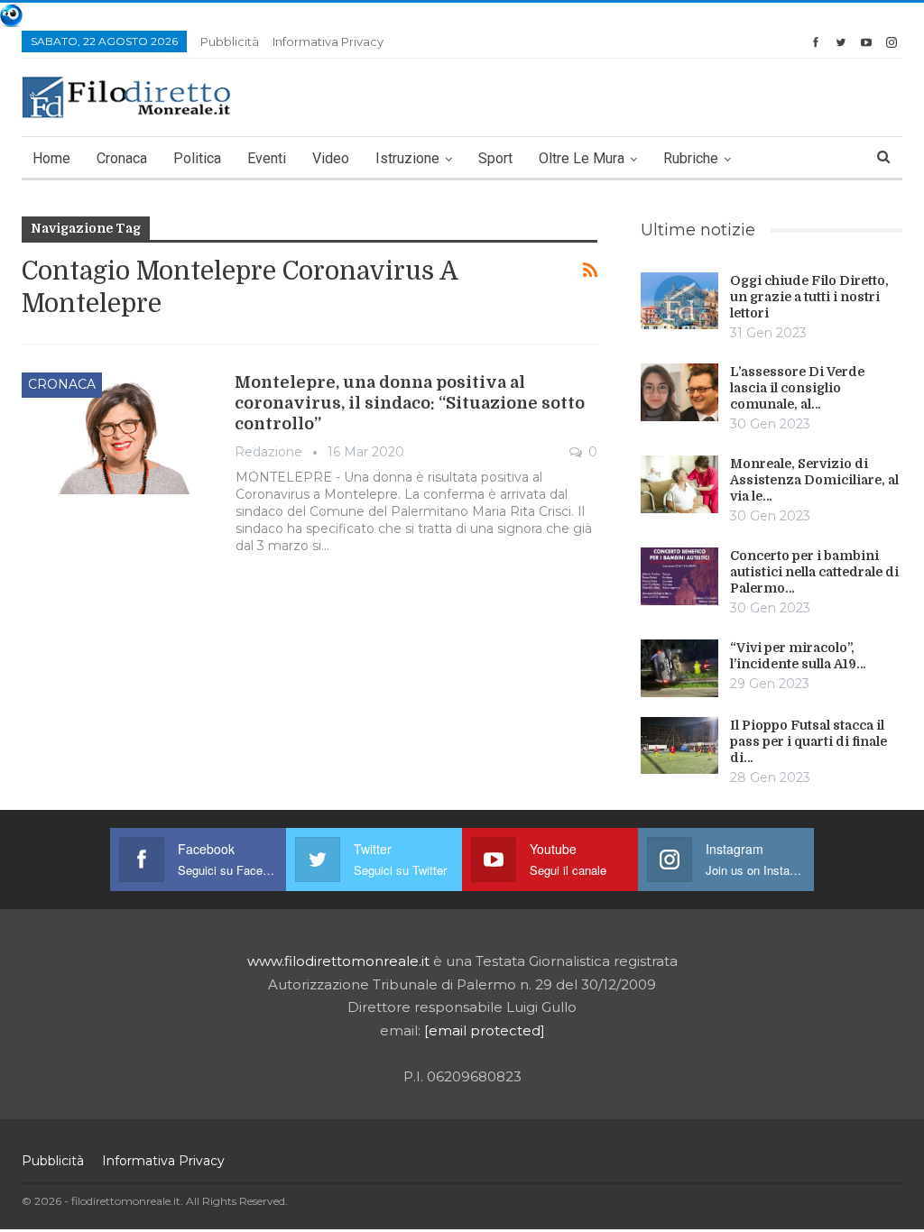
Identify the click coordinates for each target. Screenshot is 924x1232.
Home (51, 158)
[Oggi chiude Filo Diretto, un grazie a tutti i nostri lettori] (679, 301)
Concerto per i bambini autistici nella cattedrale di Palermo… (814, 571)
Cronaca (122, 158)
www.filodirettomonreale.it (338, 961)
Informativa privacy (328, 41)
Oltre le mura (581, 158)
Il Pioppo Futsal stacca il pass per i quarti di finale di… (808, 741)
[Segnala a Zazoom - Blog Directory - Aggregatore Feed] (11, 14)
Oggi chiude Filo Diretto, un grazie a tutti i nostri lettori (809, 296)
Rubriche (690, 158)
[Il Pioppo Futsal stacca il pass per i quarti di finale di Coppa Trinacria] (679, 746)
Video (330, 158)
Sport (495, 158)
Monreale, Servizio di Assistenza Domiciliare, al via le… (814, 479)
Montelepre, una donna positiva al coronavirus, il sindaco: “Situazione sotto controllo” (410, 403)
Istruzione (407, 158)
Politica (197, 158)
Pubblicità (229, 41)
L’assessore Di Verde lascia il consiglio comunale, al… (797, 387)
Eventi (266, 158)
